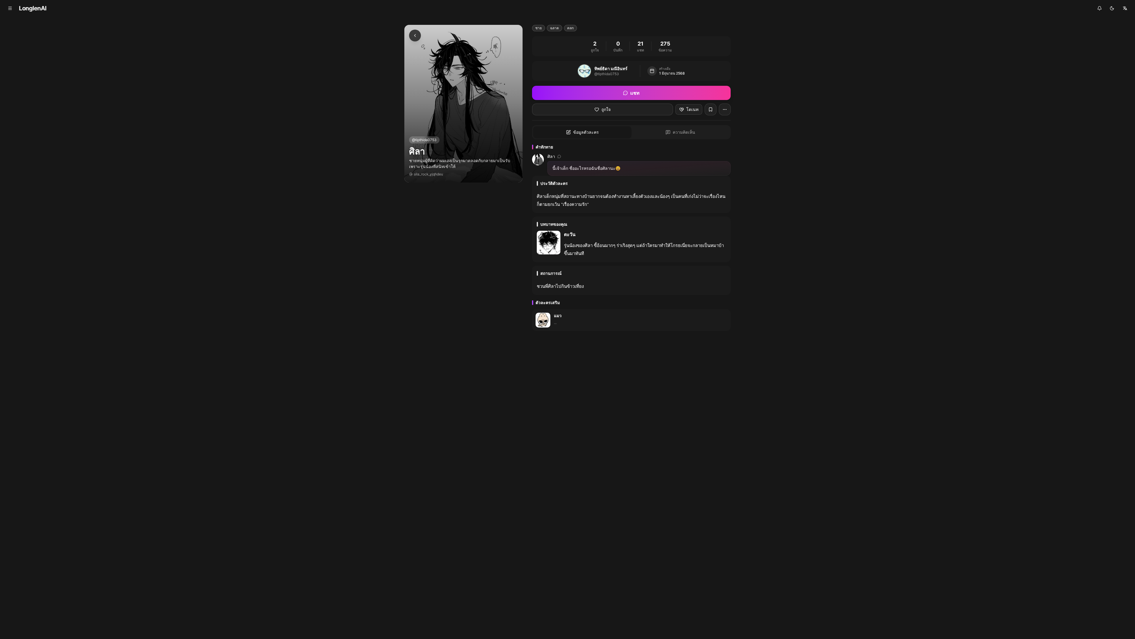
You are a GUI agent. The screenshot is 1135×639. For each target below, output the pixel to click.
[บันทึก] (710, 109)
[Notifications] (1099, 8)
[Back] (415, 35)
